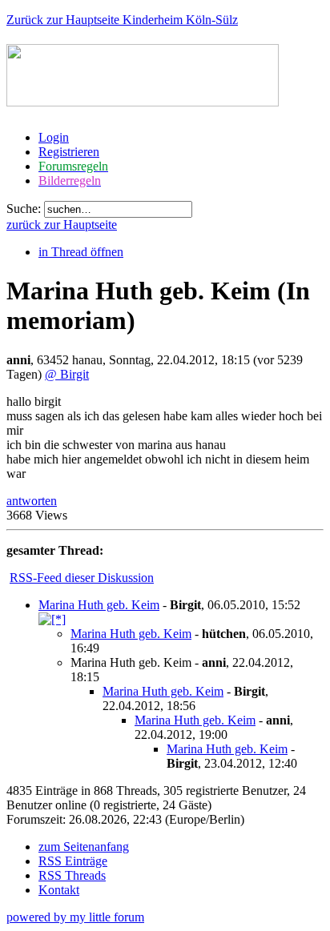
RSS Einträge (72, 861)
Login (53, 137)
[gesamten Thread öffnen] (52, 619)
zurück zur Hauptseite (61, 224)
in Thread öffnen (80, 252)
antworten (31, 501)
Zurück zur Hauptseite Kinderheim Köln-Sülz (122, 19)
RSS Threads (72, 875)
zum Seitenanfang (83, 846)
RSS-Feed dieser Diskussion (82, 577)
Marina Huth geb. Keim (98, 605)
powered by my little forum (75, 917)
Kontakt (58, 890)
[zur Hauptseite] (142, 97)
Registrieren (68, 152)
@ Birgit (67, 374)
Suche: (23, 208)
